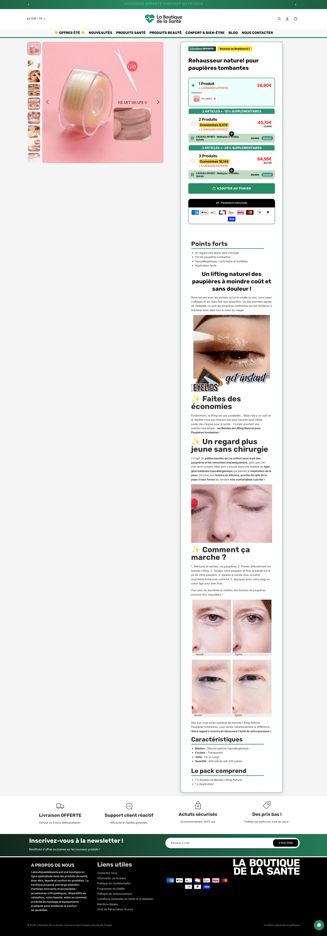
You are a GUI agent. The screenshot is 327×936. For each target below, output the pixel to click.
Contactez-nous (107, 872)
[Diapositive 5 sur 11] (34, 104)
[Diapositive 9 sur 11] (34, 159)
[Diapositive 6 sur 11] (34, 117)
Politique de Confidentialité (113, 883)
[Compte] (287, 19)
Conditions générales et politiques (282, 925)
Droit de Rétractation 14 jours (115, 909)
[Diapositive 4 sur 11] (34, 90)
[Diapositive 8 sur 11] (34, 145)
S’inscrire (285, 842)
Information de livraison (111, 878)
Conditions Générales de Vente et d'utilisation (125, 898)
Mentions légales (107, 904)
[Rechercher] (279, 19)
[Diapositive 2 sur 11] (34, 62)
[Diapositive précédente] (28, 4)
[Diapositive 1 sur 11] (34, 48)
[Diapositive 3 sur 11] (34, 76)
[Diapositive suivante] (295, 4)
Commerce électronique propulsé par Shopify (87, 925)
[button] (231, 92)
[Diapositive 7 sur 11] (34, 131)
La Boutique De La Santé (49, 925)
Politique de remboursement (114, 893)
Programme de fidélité (111, 888)
